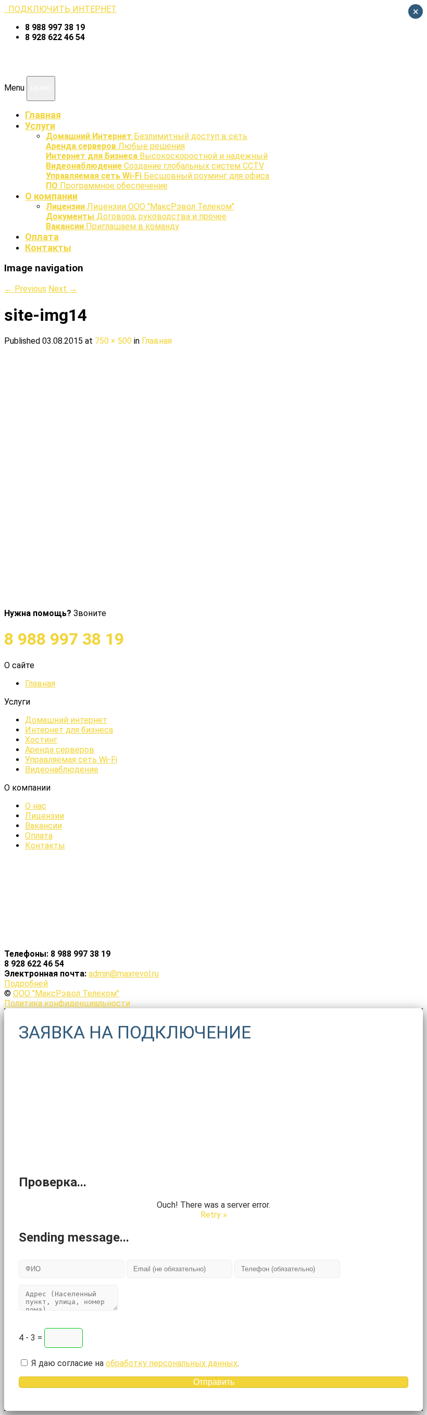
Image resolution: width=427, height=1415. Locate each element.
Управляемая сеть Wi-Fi (71, 760)
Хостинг (41, 740)
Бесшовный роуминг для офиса (157, 176)
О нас (35, 806)
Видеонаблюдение (61, 769)
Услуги (40, 125)
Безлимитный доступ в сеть (146, 136)
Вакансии (43, 826)
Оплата (42, 236)
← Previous (25, 289)
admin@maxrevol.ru (124, 974)
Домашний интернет (66, 720)
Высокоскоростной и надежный (157, 156)
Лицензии (44, 816)
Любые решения (115, 146)
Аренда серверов (59, 750)
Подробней (26, 983)
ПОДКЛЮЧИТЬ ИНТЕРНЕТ (60, 9)
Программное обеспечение (107, 186)
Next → (62, 289)
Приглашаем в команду (112, 226)
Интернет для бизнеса (69, 730)
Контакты (48, 247)
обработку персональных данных (171, 1363)
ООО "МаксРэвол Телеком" (66, 993)
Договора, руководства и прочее (136, 216)
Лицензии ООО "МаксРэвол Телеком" (140, 206)
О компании (51, 196)
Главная (43, 114)
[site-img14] (199, 603)
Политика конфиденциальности (67, 1003)
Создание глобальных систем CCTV (155, 166)
